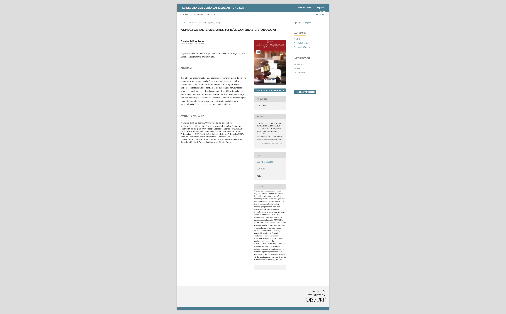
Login (322, 12)
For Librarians (299, 72)
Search (320, 14)
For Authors (299, 68)
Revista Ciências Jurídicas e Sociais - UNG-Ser (212, 7)
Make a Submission (305, 92)
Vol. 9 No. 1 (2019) (206, 22)
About (210, 14)
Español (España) (301, 43)
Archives (198, 14)
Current (185, 14)
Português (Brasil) (302, 47)
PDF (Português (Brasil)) (271, 90)
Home (183, 22)
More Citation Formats (268, 144)
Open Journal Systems (303, 22)
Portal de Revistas (305, 8)
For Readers (299, 64)
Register (320, 8)
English (297, 39)
